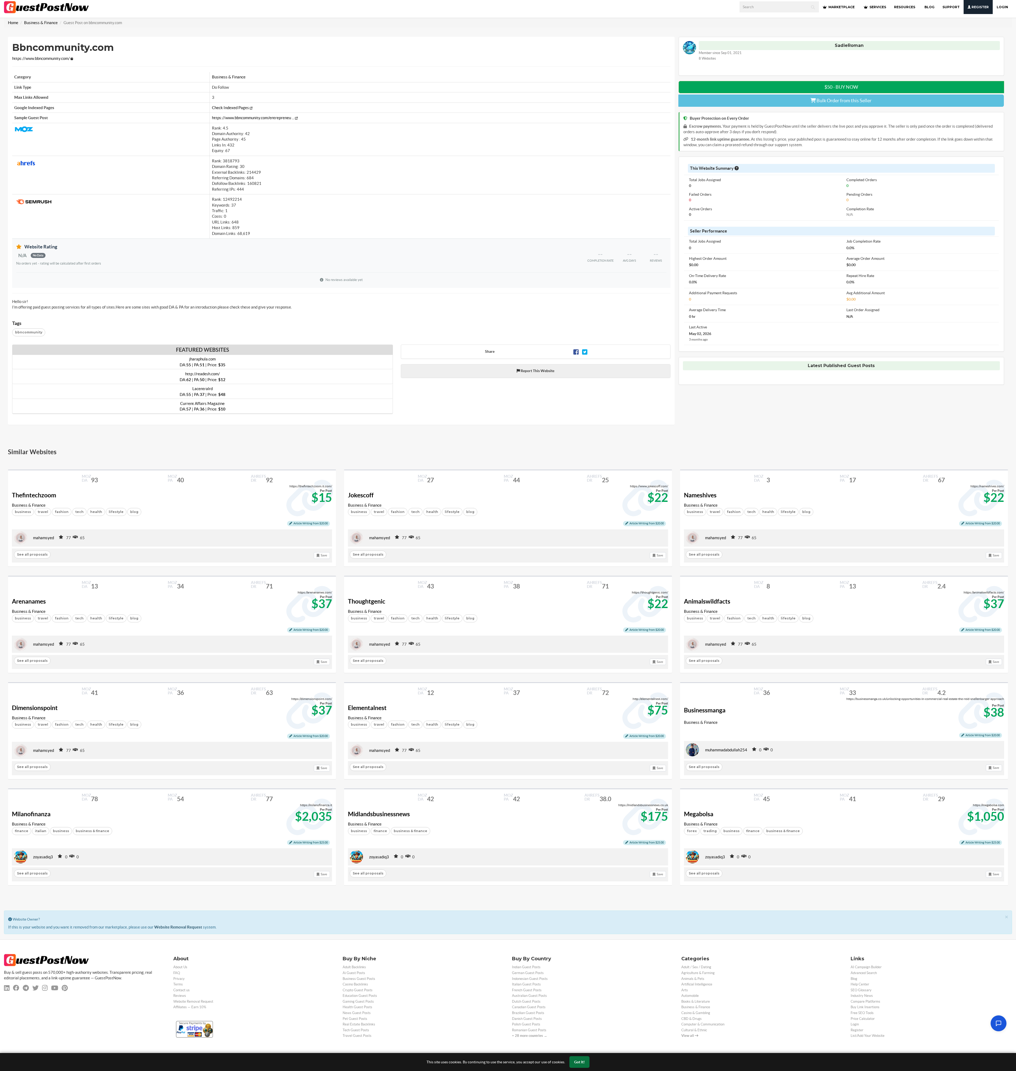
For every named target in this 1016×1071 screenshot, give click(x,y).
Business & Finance (41, 22)
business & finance (92, 831)
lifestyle (116, 512)
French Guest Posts (527, 990)
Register (980, 7)
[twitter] (35, 988)
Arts (684, 990)
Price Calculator (863, 1019)
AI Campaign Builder (866, 967)
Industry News (862, 996)
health (96, 512)
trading (710, 831)
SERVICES (877, 7)
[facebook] (16, 988)
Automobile (690, 996)
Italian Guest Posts (526, 984)
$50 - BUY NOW (841, 87)
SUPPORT (951, 7)
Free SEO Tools (862, 1013)
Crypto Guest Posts (358, 990)
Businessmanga (704, 710)
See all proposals (32, 554)
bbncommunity (28, 332)
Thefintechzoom (34, 495)
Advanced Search (864, 973)
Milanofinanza (31, 814)
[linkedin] (7, 988)
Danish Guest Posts (527, 1019)
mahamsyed (43, 538)
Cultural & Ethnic (694, 1030)
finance (21, 831)
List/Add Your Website (868, 1036)
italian (40, 831)
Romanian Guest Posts (529, 1030)
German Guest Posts (528, 973)
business (23, 512)
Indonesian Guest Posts (530, 979)
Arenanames (29, 601)
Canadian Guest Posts (529, 1007)
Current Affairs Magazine (202, 406)
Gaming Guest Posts (358, 1001)
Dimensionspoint (35, 707)
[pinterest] (65, 988)
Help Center (860, 984)
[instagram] (45, 988)
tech (79, 512)
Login (1002, 7)
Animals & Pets (692, 979)
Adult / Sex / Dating (696, 967)
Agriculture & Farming (698, 973)
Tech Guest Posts (356, 1030)
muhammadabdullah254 (726, 750)
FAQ (176, 973)
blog (134, 512)
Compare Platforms (865, 1001)
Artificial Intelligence (696, 984)
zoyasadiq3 (43, 857)
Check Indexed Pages (231, 107)
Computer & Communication (702, 1024)
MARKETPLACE (841, 7)
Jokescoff (361, 495)
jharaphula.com (202, 362)
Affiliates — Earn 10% (189, 1007)
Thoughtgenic (366, 601)
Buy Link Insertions (865, 1007)
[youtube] (54, 988)
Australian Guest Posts (529, 996)
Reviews (179, 996)
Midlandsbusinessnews (379, 814)
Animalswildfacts (707, 601)
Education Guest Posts (360, 996)
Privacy (179, 979)
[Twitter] (584, 351)
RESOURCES (904, 7)
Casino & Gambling (695, 1013)
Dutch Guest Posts (526, 1001)
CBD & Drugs (691, 1019)
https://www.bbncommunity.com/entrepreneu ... (253, 117)
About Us (180, 967)
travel (43, 512)
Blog (854, 979)
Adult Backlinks (354, 967)
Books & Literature (695, 1001)
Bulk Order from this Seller (844, 100)
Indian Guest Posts (526, 967)
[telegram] (26, 988)
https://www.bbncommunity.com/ (41, 58)
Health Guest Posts (357, 1007)
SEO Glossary (861, 990)
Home (13, 22)
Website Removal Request (178, 927)
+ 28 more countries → (529, 1036)
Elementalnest (367, 707)
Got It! (579, 1062)
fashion (62, 512)
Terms (178, 984)
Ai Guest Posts (354, 973)
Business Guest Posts (359, 979)
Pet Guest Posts (355, 1019)
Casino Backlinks (355, 984)
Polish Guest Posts (526, 1024)
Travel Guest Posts (357, 1036)
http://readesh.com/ (202, 377)
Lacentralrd (202, 391)
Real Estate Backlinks (359, 1024)
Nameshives (700, 495)
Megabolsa (698, 814)
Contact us (181, 990)
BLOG (929, 7)
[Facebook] (576, 351)
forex (692, 831)
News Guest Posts (357, 1013)
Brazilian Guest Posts (528, 1013)
